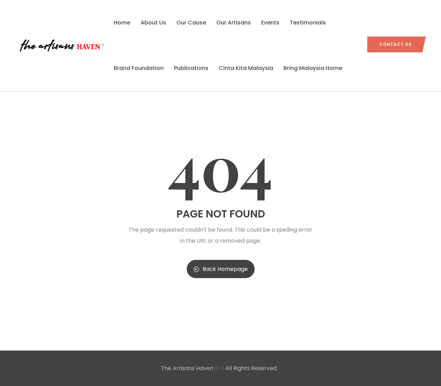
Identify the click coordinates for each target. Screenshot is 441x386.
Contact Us (395, 44)
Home (122, 23)
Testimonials (308, 23)
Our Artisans (233, 23)
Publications (191, 68)
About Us (153, 23)
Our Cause (191, 23)
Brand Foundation (139, 68)
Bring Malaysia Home (313, 68)
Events (270, 23)
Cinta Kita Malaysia (246, 68)
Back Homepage (225, 269)
